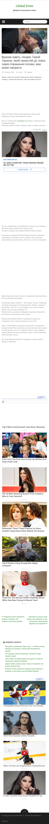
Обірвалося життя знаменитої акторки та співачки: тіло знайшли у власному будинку (13, 619)
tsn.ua (12, 123)
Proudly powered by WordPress (13, 815)
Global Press (24, 6)
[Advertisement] (19, 97)
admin (21, 72)
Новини (29, 72)
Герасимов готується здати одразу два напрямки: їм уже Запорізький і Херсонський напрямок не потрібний (37, 620)
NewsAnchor (34, 815)
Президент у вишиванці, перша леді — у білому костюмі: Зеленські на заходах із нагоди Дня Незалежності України (25, 648)
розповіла (21, 121)
